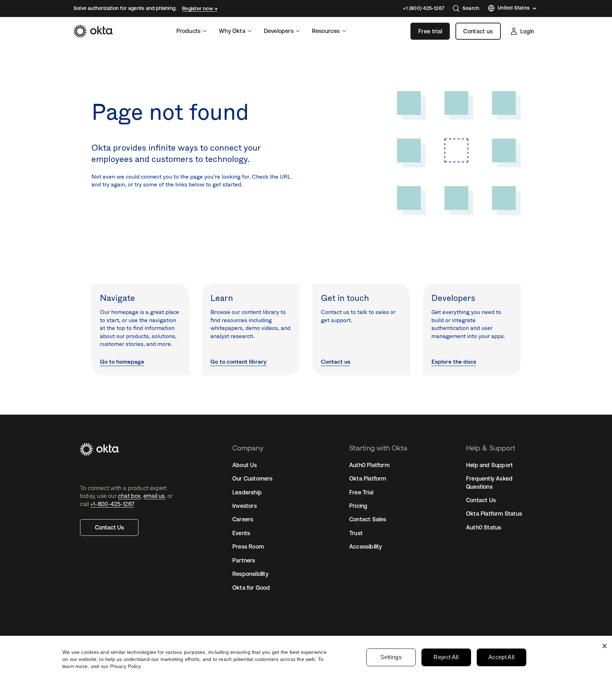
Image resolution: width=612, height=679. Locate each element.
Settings (391, 657)
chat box (129, 496)
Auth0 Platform (369, 465)
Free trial (430, 31)
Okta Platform (367, 478)
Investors (244, 506)
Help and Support (489, 465)
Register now (198, 8)
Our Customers (252, 478)
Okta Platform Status (494, 513)
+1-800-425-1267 (112, 504)
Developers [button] (279, 31)
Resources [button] (326, 31)
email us (154, 496)
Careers (242, 519)
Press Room (248, 546)
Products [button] (188, 31)
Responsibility (250, 574)
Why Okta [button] (232, 31)
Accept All (501, 657)
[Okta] (93, 31)
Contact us (478, 31)
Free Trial (361, 492)
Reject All (446, 657)
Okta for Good (251, 587)
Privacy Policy (125, 666)
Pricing (358, 506)
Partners (243, 560)
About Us (244, 465)
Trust (356, 533)
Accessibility (365, 546)
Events (241, 533)
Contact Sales (367, 519)
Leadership (247, 492)
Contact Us (109, 527)
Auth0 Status (483, 527)
